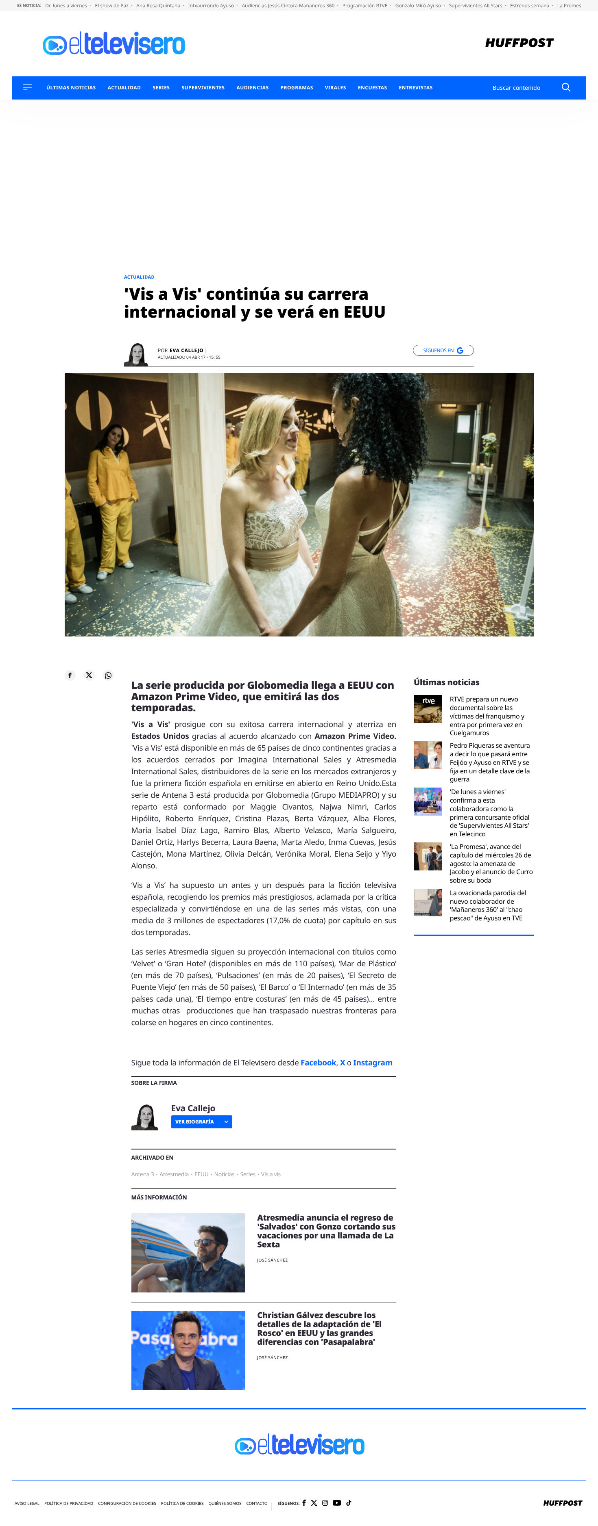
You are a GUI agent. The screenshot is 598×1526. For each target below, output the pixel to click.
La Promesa (571, 5)
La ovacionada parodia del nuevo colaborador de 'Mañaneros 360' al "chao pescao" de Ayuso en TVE (488, 905)
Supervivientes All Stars (476, 5)
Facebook (318, 1062)
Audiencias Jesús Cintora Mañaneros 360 (289, 5)
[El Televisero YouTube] (337, 1503)
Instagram (373, 1062)
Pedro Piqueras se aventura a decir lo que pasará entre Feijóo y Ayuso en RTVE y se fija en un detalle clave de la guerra (490, 762)
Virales (335, 87)
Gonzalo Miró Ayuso (419, 5)
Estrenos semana (530, 5)
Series (161, 87)
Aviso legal (27, 1503)
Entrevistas (416, 87)
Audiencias (252, 87)
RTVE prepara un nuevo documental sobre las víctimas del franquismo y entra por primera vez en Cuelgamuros (487, 716)
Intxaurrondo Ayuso (211, 5)
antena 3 (142, 1174)
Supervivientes (203, 87)
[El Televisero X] (314, 1503)
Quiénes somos (224, 1503)
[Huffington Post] (519, 43)
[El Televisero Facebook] (304, 1503)
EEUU (201, 1174)
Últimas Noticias (71, 87)
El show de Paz (112, 5)
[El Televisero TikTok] (348, 1503)
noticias (224, 1174)
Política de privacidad (68, 1503)
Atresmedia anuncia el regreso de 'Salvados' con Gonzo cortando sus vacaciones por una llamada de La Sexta (326, 1231)
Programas (297, 87)
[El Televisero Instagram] (325, 1503)
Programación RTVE (366, 5)
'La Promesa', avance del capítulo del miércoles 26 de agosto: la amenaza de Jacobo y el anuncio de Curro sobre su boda (491, 863)
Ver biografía (194, 1121)
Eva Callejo (186, 350)
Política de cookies (182, 1503)
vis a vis (271, 1174)
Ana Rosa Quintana (158, 5)
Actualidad (124, 87)
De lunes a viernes (66, 5)
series (247, 1174)
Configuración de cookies (127, 1503)
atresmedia (174, 1174)
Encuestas (372, 87)
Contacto (256, 1503)
